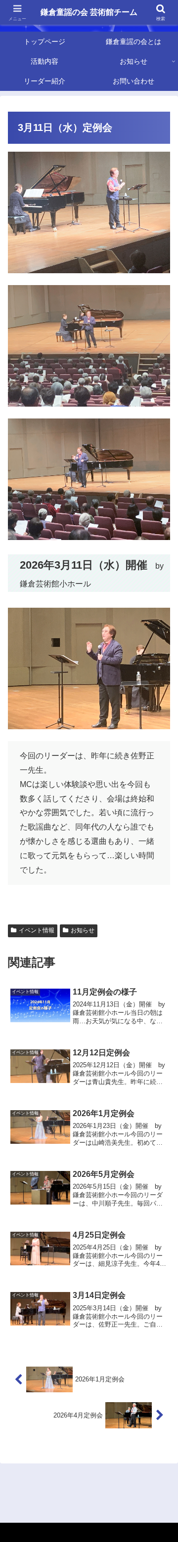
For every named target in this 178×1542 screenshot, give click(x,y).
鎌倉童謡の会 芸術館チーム (89, 12)
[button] (159, 1301)
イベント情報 (36, 930)
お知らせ (82, 930)
